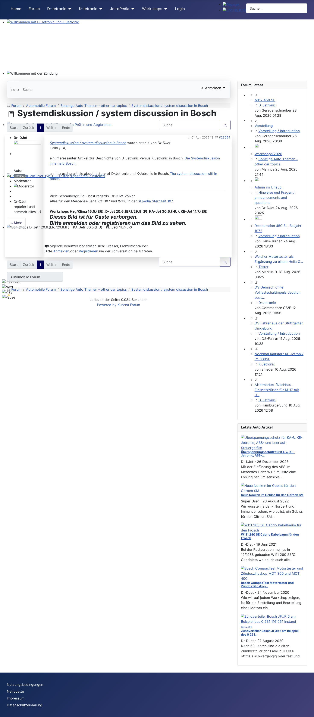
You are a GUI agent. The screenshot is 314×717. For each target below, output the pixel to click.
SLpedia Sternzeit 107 (155, 201)
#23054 (224, 137)
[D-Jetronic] (69, 9)
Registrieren (88, 251)
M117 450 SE (265, 100)
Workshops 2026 (268, 154)
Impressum (15, 698)
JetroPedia (119, 8)
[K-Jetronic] (100, 9)
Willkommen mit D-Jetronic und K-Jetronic (41, 27)
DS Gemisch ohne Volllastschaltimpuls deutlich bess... (277, 292)
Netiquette (15, 691)
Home (16, 8)
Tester (263, 267)
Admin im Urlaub (268, 187)
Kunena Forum (128, 305)
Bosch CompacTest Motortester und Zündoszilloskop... (267, 584)
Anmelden (61, 251)
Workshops (152, 8)
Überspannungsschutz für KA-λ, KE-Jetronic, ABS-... (268, 453)
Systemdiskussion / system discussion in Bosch (88, 143)
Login (180, 8)
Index (14, 89)
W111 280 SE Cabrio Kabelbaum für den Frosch (270, 536)
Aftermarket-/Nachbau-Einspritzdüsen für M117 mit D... (277, 390)
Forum (34, 8)
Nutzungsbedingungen (25, 684)
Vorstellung (264, 126)
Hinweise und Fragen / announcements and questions (275, 197)
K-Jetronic (88, 8)
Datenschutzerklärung (24, 705)
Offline (19, 176)
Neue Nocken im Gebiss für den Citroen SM (272, 495)
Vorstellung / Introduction (279, 131)
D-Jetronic (56, 8)
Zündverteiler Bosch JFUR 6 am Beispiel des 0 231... (270, 632)
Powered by (106, 305)
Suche (27, 89)
